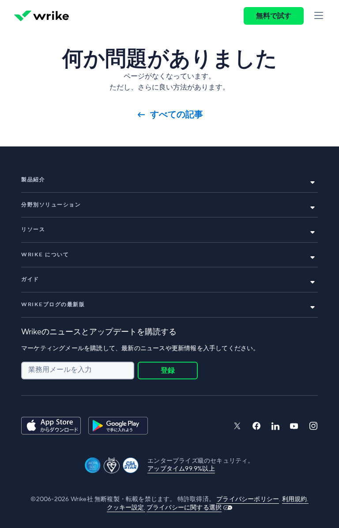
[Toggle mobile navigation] (319, 16)
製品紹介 (33, 179)
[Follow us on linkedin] (275, 426)
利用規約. (295, 499)
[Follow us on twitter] (237, 426)
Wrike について (45, 254)
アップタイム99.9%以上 (181, 469)
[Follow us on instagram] (313, 426)
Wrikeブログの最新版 (53, 304)
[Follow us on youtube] (294, 426)
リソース (33, 229)
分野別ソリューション (51, 205)
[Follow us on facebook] (256, 426)
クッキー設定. (126, 508)
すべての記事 (176, 114)
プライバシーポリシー (247, 499)
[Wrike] (41, 16)
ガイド (30, 279)
